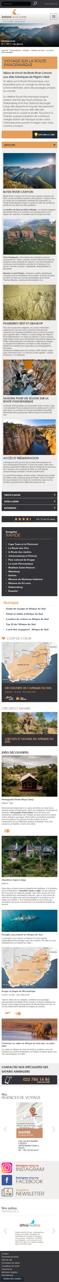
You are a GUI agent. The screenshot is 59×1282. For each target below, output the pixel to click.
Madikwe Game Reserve (21, 567)
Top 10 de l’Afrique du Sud (21, 624)
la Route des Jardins (19, 552)
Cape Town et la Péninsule (23, 544)
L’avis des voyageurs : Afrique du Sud (27, 629)
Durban (12, 575)
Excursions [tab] (10, 507)
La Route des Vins (18, 548)
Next (54, 1129)
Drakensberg (15, 587)
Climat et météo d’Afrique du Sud (24, 614)
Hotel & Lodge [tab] (11, 501)
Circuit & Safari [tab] (12, 494)
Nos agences (51, 3)
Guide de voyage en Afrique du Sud (26, 608)
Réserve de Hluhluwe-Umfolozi (25, 579)
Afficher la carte (46, 134)
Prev (5, 1129)
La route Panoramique (20, 563)
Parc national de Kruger (21, 559)
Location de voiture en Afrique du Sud (27, 619)
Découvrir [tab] (9, 144)
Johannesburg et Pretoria (22, 556)
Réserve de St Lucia (19, 583)
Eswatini (13, 591)
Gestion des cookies (12, 1279)
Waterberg (14, 571)
